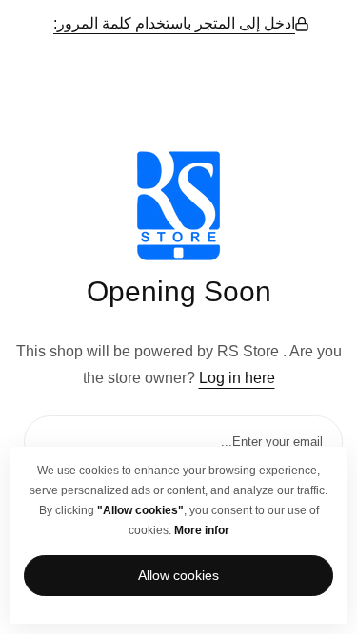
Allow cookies (178, 575)
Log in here (237, 378)
